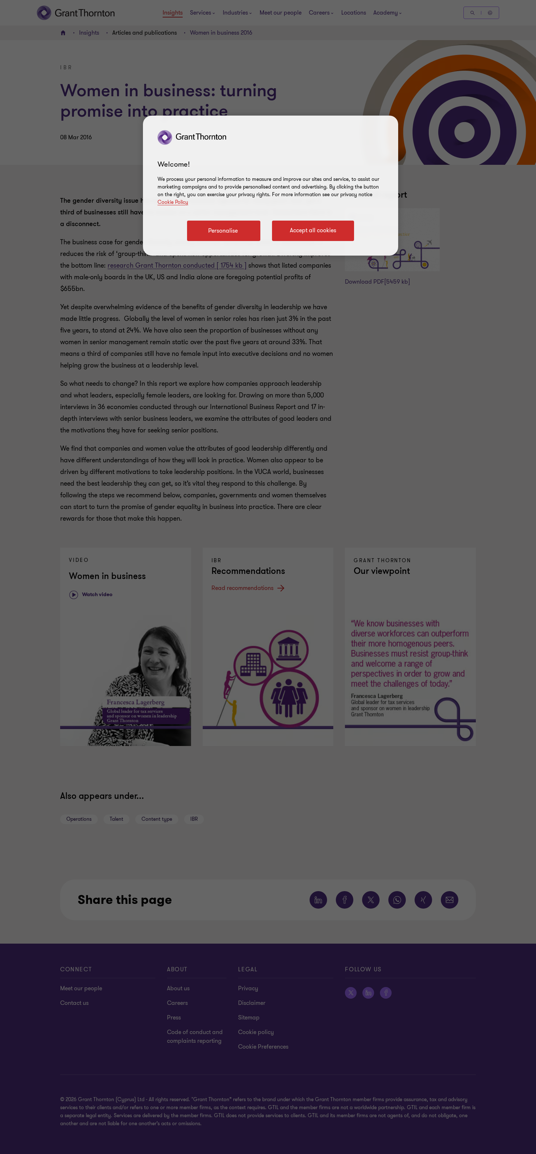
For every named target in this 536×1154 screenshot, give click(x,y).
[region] (270, 186)
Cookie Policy (173, 202)
